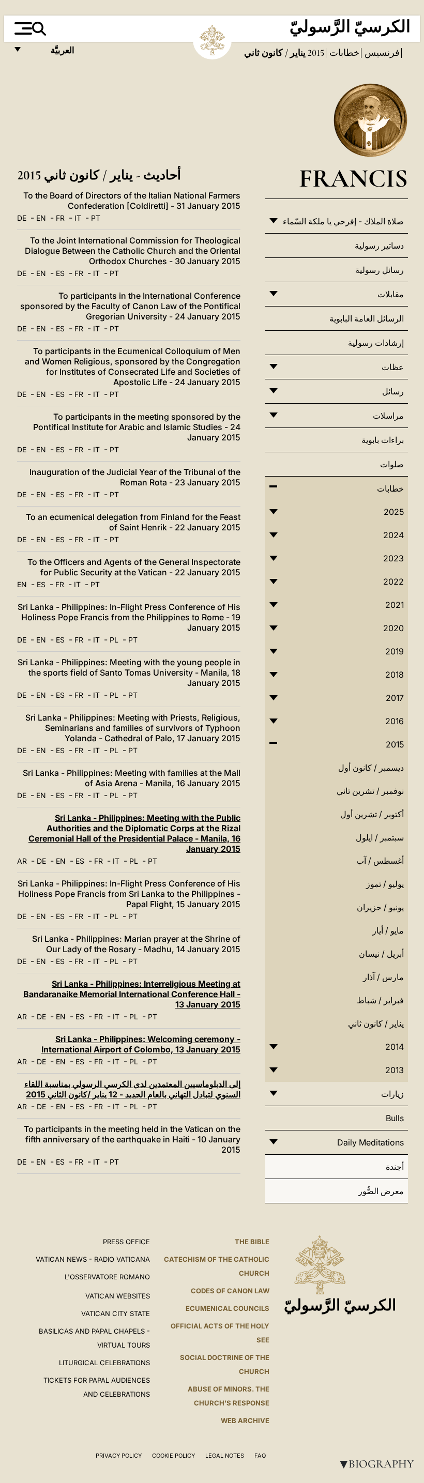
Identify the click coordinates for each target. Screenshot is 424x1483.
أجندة (395, 1166)
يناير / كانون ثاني (376, 1023)
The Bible (252, 1241)
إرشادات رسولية (376, 343)
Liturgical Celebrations (104, 1362)
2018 (394, 674)
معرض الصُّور (381, 1191)
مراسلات (388, 415)
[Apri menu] (22, 28)
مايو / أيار (388, 930)
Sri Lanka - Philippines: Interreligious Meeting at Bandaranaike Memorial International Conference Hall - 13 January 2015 (131, 994)
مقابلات (390, 294)
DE (21, 217)
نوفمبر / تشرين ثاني (370, 791)
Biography (375, 1464)
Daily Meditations (370, 1142)
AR (22, 861)
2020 (393, 628)
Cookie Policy (173, 1455)
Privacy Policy (119, 1455)
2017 (395, 698)
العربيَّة (51, 53)
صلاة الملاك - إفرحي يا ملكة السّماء (343, 221)
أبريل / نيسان (381, 954)
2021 (394, 605)
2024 (393, 535)
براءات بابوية (382, 440)
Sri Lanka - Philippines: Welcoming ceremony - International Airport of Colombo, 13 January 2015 (140, 1044)
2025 (394, 512)
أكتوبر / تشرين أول (372, 814)
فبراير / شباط (380, 1000)
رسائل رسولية (379, 270)
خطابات (343, 52)
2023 (393, 558)
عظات (393, 367)
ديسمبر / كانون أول (371, 767)
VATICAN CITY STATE (115, 1313)
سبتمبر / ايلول (380, 837)
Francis (353, 178)
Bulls (395, 1118)
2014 (394, 1047)
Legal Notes (224, 1455)
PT (95, 217)
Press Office (126, 1241)
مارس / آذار (383, 977)
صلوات (392, 464)
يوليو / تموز (385, 884)
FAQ (260, 1455)
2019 (394, 651)
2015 (315, 52)
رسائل (393, 391)
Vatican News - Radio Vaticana (93, 1259)
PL (114, 639)
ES (60, 273)
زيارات (392, 1094)
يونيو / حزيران (380, 907)
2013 (394, 1070)
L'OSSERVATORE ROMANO (107, 1277)
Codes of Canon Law (230, 1291)
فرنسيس (381, 52)
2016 (394, 721)
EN (41, 217)
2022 (393, 581)
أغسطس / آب (380, 860)
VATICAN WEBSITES (117, 1296)
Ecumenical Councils (227, 1308)
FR (60, 217)
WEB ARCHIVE (245, 1420)
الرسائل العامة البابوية (366, 318)
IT (77, 217)
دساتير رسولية (379, 245)
